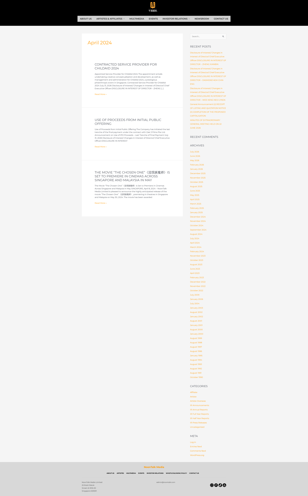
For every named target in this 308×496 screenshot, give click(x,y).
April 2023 (194, 273)
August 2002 (196, 312)
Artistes (120, 473)
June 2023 (195, 269)
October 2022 (196, 290)
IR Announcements (199, 405)
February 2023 (197, 277)
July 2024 (194, 238)
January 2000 (196, 334)
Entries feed (196, 446)
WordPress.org (197, 455)
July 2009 (194, 295)
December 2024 (198, 217)
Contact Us (221, 18)
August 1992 (196, 368)
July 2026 (194, 152)
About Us (86, 18)
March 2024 (195, 247)
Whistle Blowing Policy (176, 473)
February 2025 (197, 208)
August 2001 (196, 321)
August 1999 (196, 338)
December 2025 (197, 173)
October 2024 (196, 225)
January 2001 (196, 325)
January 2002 (196, 316)
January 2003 (196, 308)
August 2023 (196, 264)
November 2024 (198, 221)
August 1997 (196, 347)
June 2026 (195, 156)
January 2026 (196, 169)
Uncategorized (197, 427)
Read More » (101, 94)
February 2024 (197, 251)
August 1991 (196, 373)
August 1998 (196, 342)
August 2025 (196, 186)
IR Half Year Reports (199, 418)
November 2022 (197, 286)
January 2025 (196, 212)
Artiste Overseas (198, 401)
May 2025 (194, 195)
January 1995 (196, 355)
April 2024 (195, 243)
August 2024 (196, 234)
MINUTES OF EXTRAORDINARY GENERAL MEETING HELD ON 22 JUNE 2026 (205, 124)
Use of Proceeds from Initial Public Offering (128, 122)
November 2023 (197, 256)
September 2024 (198, 230)
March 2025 (195, 204)
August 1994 (196, 360)
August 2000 (196, 329)
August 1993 (196, 364)
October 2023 (196, 260)
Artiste (193, 397)
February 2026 (197, 165)
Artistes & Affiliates (109, 18)
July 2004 (194, 303)
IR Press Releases (198, 423)
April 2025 (194, 199)
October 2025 (196, 182)
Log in (193, 442)
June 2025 (195, 191)
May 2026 (194, 160)
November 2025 (197, 178)
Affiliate (193, 392)
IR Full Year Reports (199, 414)
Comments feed (198, 451)
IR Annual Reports (199, 410)
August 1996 (196, 351)
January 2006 (196, 299)
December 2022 (197, 282)
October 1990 (196, 377)
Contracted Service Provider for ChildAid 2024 (126, 66)
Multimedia (136, 18)
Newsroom (202, 18)
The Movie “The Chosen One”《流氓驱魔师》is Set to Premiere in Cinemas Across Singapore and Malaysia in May (132, 176)
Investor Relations (175, 18)
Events (153, 18)
